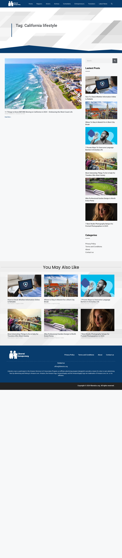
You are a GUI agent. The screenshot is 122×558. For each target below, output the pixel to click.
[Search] (114, 60)
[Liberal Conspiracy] (14, 4)
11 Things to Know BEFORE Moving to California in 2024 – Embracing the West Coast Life (39, 112)
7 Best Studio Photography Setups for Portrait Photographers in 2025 (95, 335)
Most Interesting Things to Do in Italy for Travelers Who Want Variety (23, 335)
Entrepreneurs (79, 4)
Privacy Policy (90, 244)
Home (31, 4)
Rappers (39, 4)
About (87, 249)
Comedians (67, 4)
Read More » (8, 117)
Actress (56, 4)
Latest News (103, 4)
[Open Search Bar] (111, 4)
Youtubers (91, 4)
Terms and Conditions (93, 247)
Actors (48, 4)
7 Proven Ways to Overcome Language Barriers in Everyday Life (95, 301)
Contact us (89, 252)
